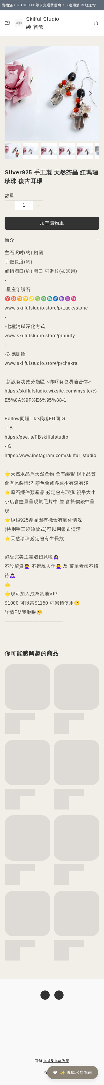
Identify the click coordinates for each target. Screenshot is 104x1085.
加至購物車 (52, 223)
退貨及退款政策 (56, 1061)
